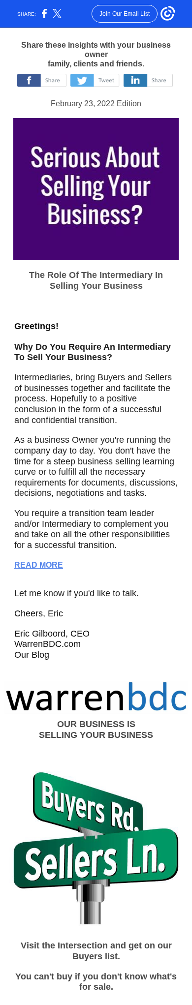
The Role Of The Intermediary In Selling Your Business (96, 280)
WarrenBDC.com (47, 644)
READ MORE (38, 565)
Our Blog (31, 655)
